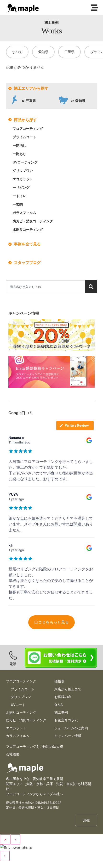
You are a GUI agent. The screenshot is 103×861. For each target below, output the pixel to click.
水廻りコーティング (28, 229)
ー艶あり (19, 154)
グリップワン (23, 170)
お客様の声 (62, 697)
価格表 (59, 681)
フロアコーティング (28, 128)
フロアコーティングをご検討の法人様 (34, 746)
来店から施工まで (67, 689)
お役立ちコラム (66, 720)
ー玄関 (18, 204)
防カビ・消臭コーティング (33, 221)
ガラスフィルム (24, 213)
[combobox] (45, 286)
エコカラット (23, 179)
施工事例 (61, 712)
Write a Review (77, 425)
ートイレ (19, 196)
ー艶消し (19, 145)
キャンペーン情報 (67, 736)
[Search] (91, 286)
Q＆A (58, 705)
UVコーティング (25, 162)
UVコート (18, 705)
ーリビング (21, 187)
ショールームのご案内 (71, 728)
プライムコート (24, 137)
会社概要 (12, 754)
